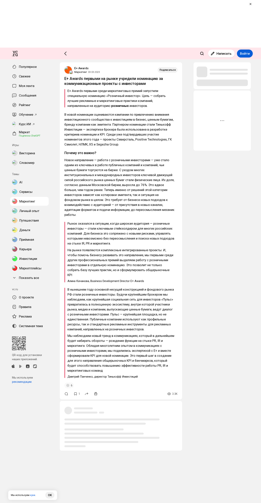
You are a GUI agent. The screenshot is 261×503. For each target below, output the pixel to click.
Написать (224, 53)
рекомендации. (22, 382)
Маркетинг (80, 72)
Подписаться (168, 69)
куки (32, 495)
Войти (245, 53)
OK (50, 495)
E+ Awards (81, 68)
